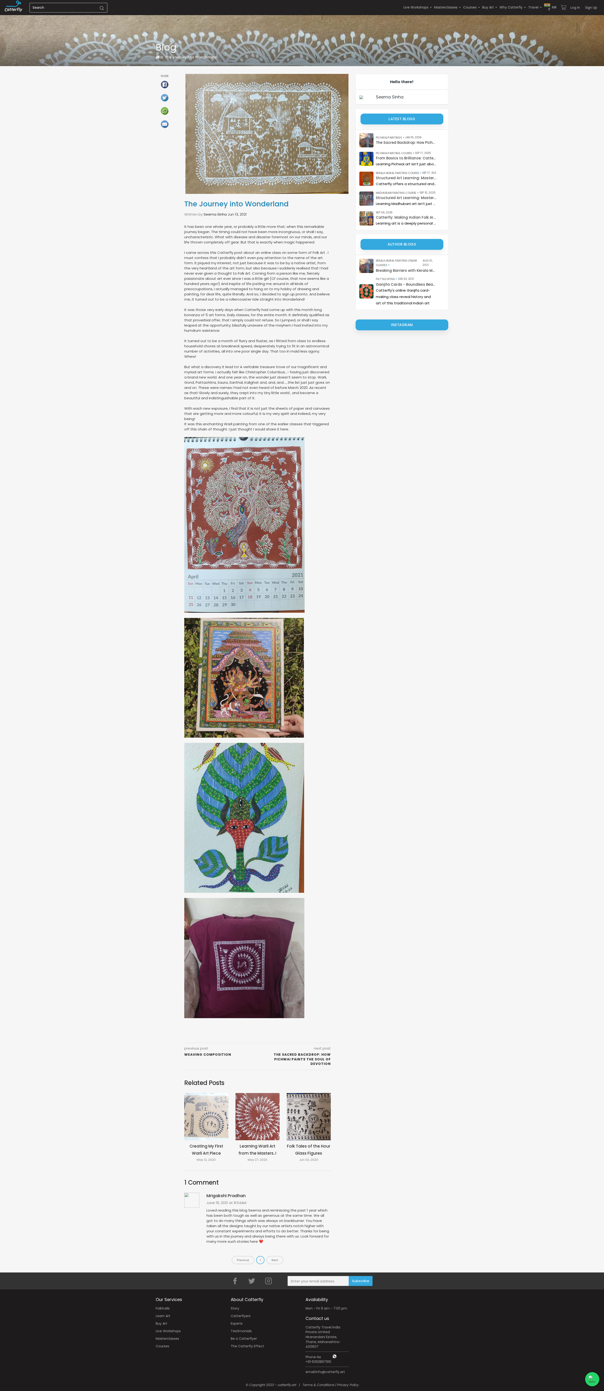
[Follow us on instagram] (268, 1281)
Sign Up (591, 7)
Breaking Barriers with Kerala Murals (406, 270)
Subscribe (360, 1280)
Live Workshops (415, 7)
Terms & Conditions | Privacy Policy (330, 1384)
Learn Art (163, 1316)
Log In (575, 7)
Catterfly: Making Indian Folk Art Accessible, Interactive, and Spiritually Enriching (406, 217)
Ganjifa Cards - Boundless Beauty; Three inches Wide (406, 284)
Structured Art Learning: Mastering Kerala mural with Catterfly (406, 177)
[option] (302, 33)
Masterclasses (445, 7)
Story (235, 1308)
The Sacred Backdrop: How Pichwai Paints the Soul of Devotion (406, 142)
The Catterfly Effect (247, 1346)
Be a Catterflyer (244, 1338)
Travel (533, 7)
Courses (470, 7)
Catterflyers (241, 1316)
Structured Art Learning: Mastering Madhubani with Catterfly (406, 197)
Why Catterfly (511, 7)
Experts (237, 1323)
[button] (550, 7)
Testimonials (241, 1331)
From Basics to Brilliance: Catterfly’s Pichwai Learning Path (406, 158)
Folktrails (163, 1308)
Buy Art (488, 7)
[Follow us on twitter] (251, 1281)
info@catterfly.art (330, 1372)
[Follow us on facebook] (235, 1281)
